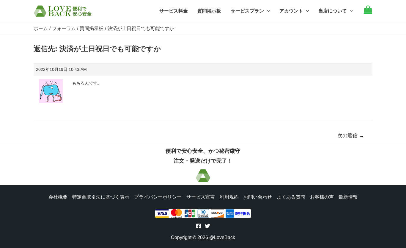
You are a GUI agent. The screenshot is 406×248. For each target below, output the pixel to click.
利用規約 (229, 196)
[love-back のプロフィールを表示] (51, 89)
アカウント (291, 10)
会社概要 (57, 196)
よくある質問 (291, 196)
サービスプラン (247, 10)
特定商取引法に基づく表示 (100, 196)
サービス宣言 (200, 196)
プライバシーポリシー (158, 196)
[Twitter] (207, 226)
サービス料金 (173, 10)
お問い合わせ (257, 196)
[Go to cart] (367, 12)
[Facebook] (198, 226)
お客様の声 (322, 196)
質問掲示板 (209, 10)
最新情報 (348, 196)
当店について (332, 10)
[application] (267, 11)
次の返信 (350, 135)
